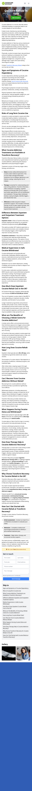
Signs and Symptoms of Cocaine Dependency (15, 588)
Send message (16, 579)
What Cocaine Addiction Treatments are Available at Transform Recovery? (14, 594)
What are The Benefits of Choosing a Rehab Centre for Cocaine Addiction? (15, 611)
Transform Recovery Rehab (14, 65)
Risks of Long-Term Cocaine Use (12, 591)
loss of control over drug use (20, 81)
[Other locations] (24, 3)
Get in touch (16, 18)
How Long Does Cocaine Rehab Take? (13, 615)
